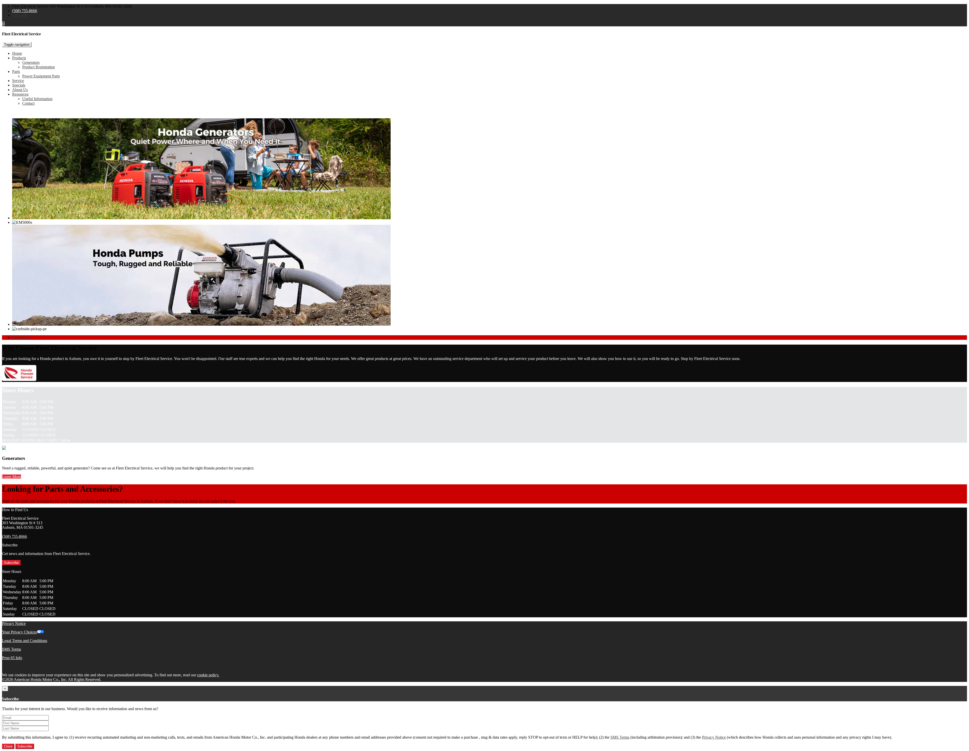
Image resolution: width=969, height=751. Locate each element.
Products (19, 58)
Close (8, 746)
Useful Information (37, 99)
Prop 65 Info (12, 658)
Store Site (20, 15)
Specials (18, 85)
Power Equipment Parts (41, 76)
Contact (28, 103)
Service (18, 80)
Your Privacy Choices (19, 632)
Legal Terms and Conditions (24, 640)
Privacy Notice (14, 623)
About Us (20, 90)
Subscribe (11, 563)
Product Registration (38, 67)
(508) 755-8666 (24, 11)
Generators (31, 62)
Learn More (11, 477)
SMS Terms (11, 649)
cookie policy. (208, 675)
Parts (16, 71)
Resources (20, 94)
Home (17, 53)
